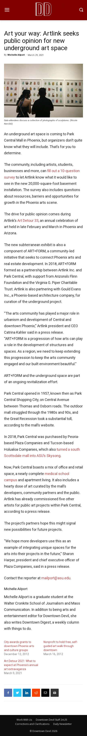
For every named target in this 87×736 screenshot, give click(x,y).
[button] (81, 10)
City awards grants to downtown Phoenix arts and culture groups (19, 646)
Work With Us (24, 719)
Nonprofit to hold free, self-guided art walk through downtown (61, 646)
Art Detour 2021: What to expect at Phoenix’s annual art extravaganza (21, 665)
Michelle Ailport (16, 55)
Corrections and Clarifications (32, 724)
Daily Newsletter (62, 724)
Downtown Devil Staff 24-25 (51, 719)
